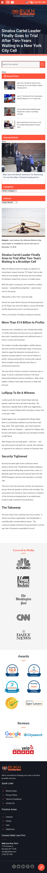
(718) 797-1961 (39, 2)
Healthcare (10, 829)
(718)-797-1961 (7, 854)
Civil (7, 825)
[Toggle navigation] (2, 2)
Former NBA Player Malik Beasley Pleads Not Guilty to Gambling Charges (28, 111)
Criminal (9, 817)
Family (8, 821)
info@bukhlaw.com (9, 852)
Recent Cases (11, 791)
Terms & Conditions (14, 799)
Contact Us (10, 803)
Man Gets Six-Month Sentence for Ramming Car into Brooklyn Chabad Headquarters (29, 85)
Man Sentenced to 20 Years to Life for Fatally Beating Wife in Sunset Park (29, 124)
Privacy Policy (11, 795)
